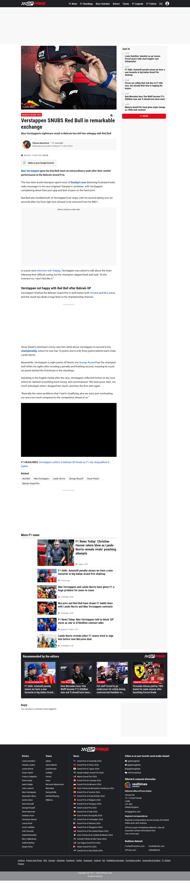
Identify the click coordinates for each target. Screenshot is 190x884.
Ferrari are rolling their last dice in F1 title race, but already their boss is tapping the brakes (144, 86)
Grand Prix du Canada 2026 (89, 780)
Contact (51, 860)
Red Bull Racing (52, 796)
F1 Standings (86, 4)
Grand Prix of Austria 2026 (88, 792)
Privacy (21, 864)
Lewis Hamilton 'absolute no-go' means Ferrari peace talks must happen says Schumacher (142, 59)
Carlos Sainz (27, 800)
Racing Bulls (51, 792)
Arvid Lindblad (28, 827)
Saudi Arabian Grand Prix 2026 (90, 773)
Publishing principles (115, 860)
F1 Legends (137, 4)
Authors (21, 860)
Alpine (48, 761)
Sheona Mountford (40, 143)
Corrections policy (133, 860)
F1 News (73, 4)
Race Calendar (103, 4)
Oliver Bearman (28, 812)
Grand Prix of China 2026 (88, 765)
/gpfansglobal (133, 761)
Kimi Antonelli (28, 804)
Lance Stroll (27, 823)
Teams (126, 4)
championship (29, 350)
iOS (103, 860)
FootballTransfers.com (135, 846)
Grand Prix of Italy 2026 (87, 812)
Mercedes (50, 788)
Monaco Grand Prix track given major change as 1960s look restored (145, 108)
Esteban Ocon (28, 815)
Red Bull (26, 478)
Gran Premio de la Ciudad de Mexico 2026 (95, 835)
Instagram (87, 860)
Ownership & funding (151, 860)
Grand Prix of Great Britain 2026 (91, 796)
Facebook (70, 860)
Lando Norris (59, 478)
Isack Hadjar (27, 784)
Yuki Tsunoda (28, 831)
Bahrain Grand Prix (31, 115)
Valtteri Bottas (28, 843)
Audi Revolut (51, 769)
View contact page (132, 834)
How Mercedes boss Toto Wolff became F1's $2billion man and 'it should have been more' (145, 97)
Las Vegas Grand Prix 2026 (89, 843)
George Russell (87, 362)
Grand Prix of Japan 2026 (88, 769)
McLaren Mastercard (55, 784)
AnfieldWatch (154, 850)
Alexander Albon (29, 796)
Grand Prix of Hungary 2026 (89, 804)
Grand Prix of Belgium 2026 (89, 800)
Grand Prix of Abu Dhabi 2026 (90, 850)
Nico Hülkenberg (29, 839)
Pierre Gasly (27, 780)
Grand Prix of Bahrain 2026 (89, 823)
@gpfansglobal (133, 765)
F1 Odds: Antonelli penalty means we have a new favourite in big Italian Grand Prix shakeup (145, 72)
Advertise (61, 860)
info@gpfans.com (132, 812)
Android (97, 860)
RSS (45, 860)
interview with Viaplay (49, 270)
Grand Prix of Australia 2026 (89, 761)
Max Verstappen (30, 170)
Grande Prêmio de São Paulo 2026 (92, 839)
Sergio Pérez (27, 847)
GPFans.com (130, 850)
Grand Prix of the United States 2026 (92, 831)
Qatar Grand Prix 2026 (87, 847)
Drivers (116, 4)
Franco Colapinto (29, 776)
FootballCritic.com (156, 846)
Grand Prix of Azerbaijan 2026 (90, 819)
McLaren (109, 292)
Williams (49, 800)
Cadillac (49, 773)
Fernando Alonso (29, 819)
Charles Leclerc (28, 765)
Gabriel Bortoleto (29, 835)
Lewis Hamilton (28, 761)
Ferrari (93, 292)
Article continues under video (68, 209)
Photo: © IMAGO (28, 107)
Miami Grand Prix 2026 (87, 776)
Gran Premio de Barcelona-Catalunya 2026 (95, 788)
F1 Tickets (151, 4)
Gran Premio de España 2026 (89, 815)
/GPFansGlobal (134, 773)
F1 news (144, 116)
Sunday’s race (78, 182)
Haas (48, 780)
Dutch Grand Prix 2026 (87, 808)
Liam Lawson (28, 788)
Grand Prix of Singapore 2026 (90, 827)
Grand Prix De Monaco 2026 (89, 784)
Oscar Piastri (93, 478)
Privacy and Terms (34, 860)
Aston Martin (51, 765)
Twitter (79, 860)
